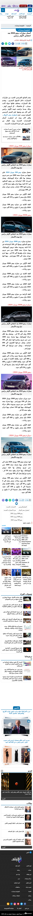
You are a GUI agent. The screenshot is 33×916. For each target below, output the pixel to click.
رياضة (18, 870)
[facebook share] (13, 43)
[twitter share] (9, 43)
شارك (16, 43)
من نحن (27, 908)
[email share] (2, 43)
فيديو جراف (28, 887)
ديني (19, 878)
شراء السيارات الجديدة (10, 510)
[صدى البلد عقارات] (9, 6)
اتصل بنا (19, 908)
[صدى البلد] (16, 10)
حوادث (7, 13)
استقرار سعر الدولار (10, 115)
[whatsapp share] (6, 43)
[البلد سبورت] (23, 6)
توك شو (18, 874)
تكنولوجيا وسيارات (19, 25)
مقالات (29, 900)
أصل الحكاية (17, 883)
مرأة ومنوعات (28, 878)
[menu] (30, 10)
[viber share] (3, 500)
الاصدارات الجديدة (11, 507)
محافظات (17, 887)
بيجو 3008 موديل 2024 (16, 513)
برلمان (29, 895)
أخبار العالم (28, 883)
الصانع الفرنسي (23, 507)
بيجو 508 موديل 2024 (13, 172)
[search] (3, 10)
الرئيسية (29, 13)
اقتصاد (29, 891)
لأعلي (28, 852)
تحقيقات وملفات (16, 895)
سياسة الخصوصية (9, 908)
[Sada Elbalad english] (3, 6)
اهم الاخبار (22, 13)
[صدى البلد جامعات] (15, 6)
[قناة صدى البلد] (30, 6)
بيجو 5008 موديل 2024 (13, 241)
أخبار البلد (13, 13)
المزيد (3, 798)
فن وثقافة (29, 874)
